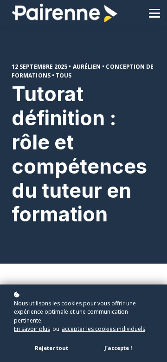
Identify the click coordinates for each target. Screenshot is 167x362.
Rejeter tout (51, 347)
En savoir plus (32, 329)
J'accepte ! (118, 347)
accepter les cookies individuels (103, 329)
